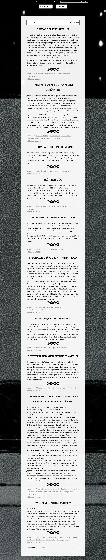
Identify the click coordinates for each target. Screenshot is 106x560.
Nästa (43, 547)
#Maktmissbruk (53, 74)
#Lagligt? (50, 307)
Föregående (31, 547)
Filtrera (76, 22)
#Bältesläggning (41, 171)
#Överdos (30, 492)
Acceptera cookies (45, 6)
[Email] (57, 69)
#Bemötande (66, 136)
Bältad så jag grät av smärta (53, 318)
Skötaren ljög (53, 179)
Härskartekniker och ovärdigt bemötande (53, 87)
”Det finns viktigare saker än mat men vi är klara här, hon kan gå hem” (53, 398)
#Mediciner (66, 171)
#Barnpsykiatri (41, 388)
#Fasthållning (54, 206)
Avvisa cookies (61, 6)
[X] (51, 69)
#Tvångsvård (31, 76)
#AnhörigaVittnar (42, 136)
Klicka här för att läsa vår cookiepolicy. (74, 2)
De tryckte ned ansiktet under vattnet (53, 356)
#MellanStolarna (45, 138)
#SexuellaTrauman (33, 310)
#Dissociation (51, 537)
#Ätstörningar (41, 74)
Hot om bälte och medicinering (53, 146)
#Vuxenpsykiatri (63, 540)
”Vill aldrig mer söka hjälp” (53, 502)
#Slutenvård (64, 74)
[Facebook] (48, 69)
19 (40, 547)
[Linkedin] (54, 69)
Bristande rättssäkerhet (53, 29)
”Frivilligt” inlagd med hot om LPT (53, 217)
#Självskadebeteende (43, 492)
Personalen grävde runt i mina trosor (53, 257)
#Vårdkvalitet (31, 494)
